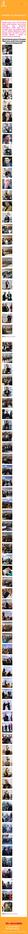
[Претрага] (21, 4)
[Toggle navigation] (25, 4)
